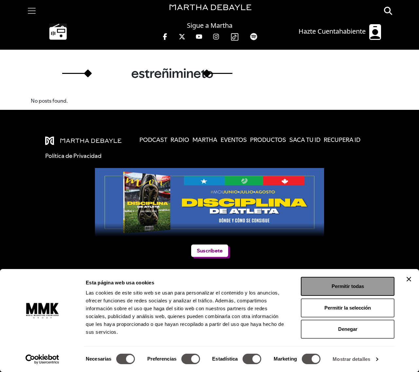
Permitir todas (348, 286)
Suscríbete (210, 250)
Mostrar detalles (351, 359)
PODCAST (153, 139)
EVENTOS (234, 139)
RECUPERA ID (342, 139)
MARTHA (204, 139)
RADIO (180, 139)
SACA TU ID (304, 139)
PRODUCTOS (268, 139)
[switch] (190, 359)
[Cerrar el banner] (409, 279)
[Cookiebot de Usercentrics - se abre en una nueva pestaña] (42, 359)
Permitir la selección (347, 308)
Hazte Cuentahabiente (333, 31)
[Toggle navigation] (32, 11)
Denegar (347, 329)
